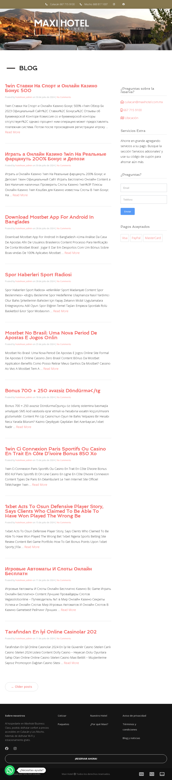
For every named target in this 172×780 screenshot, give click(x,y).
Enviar (127, 211)
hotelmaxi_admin (23, 97)
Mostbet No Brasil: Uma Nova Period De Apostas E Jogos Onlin (51, 335)
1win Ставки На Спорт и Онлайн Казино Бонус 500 (51, 88)
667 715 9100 (132, 110)
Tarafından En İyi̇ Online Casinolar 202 (51, 632)
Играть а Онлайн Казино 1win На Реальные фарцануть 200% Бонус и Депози (55, 156)
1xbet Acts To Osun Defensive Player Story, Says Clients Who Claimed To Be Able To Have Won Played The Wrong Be (54, 511)
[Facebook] (6, 748)
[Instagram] (15, 748)
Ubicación (131, 118)
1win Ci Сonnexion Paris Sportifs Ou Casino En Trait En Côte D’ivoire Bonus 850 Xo (55, 451)
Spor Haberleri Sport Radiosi (38, 274)
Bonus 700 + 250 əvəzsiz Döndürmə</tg (52, 390)
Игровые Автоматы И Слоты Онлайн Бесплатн (48, 571)
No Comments (64, 97)
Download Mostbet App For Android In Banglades (49, 219)
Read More (12, 132)
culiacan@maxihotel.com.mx (143, 102)
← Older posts (21, 687)
